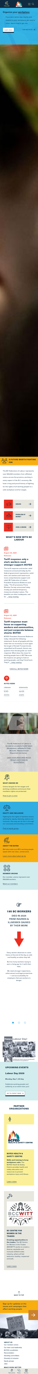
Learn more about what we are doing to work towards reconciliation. (19, 759)
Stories (6, 695)
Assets (21, 695)
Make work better (12, 1367)
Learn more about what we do (14, 856)
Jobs (5, 1363)
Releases (7, 687)
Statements (23, 687)
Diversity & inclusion (11, 1358)
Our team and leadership (13, 1347)
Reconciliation (9, 1353)
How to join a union (10, 795)
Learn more (8, 30)
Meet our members (10, 884)
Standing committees (11, 1355)
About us (8, 1342)
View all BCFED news (19, 669)
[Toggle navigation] (29, 4)
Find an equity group (11, 828)
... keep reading (13, 596)
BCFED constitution (11, 1350)
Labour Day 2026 (14, 1073)
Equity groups (9, 1361)
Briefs (6, 691)
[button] (28, 29)
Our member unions (11, 1345)
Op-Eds (21, 691)
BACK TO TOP (19, 1295)
